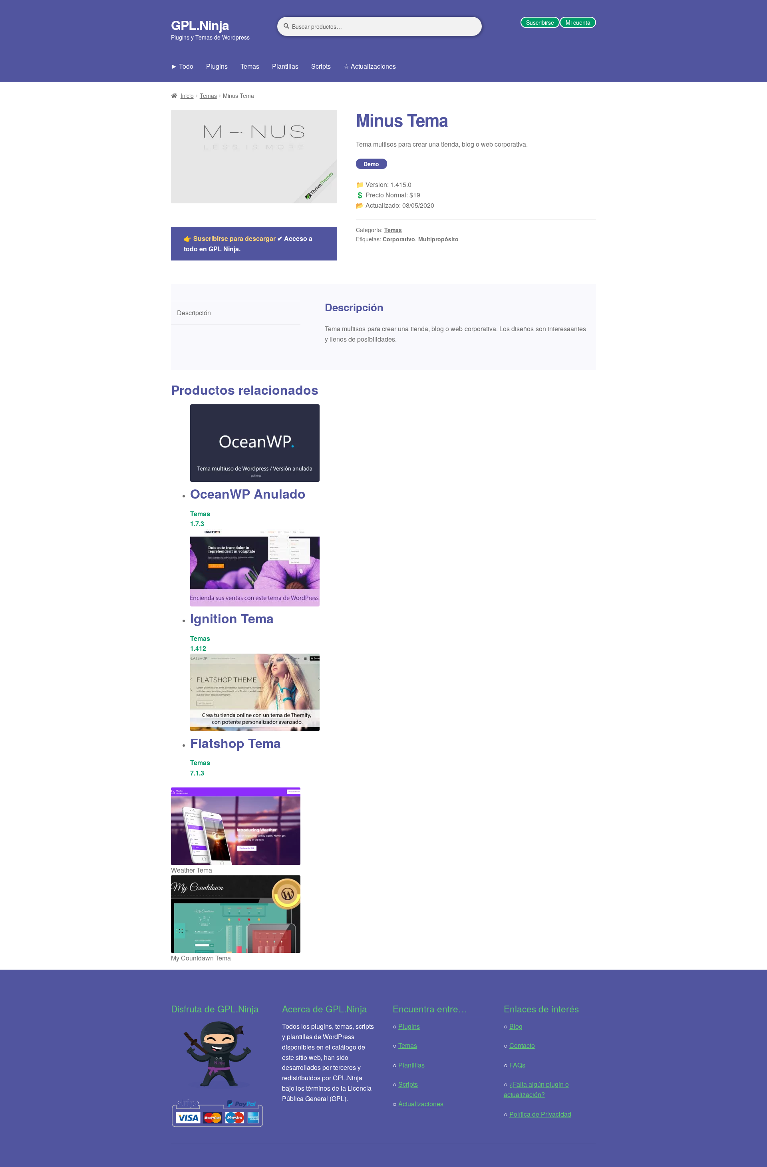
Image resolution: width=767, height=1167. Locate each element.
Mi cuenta (578, 22)
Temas (249, 66)
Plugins (217, 66)
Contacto (522, 1045)
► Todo (182, 66)
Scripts (321, 66)
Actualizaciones (420, 1103)
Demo (371, 164)
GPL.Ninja (200, 25)
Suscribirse (540, 22)
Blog (516, 1026)
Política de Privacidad (540, 1114)
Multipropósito (438, 239)
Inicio (187, 95)
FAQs (517, 1065)
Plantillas (285, 66)
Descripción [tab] (194, 312)
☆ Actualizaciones (370, 66)
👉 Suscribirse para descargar (230, 238)
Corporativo (399, 239)
